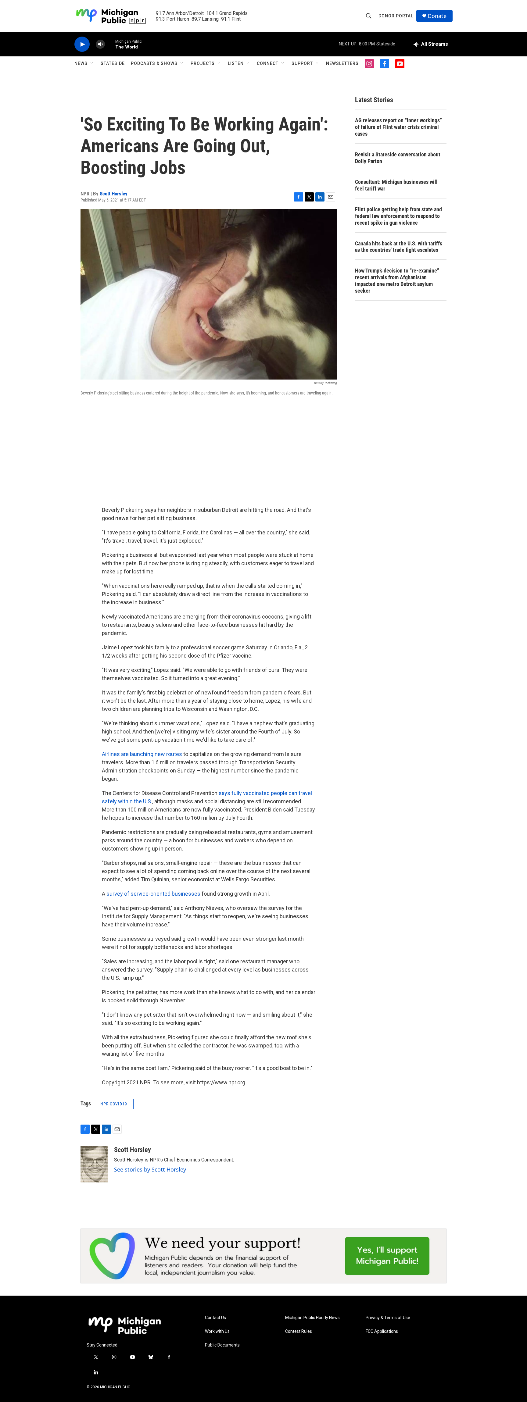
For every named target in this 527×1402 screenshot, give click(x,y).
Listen (236, 63)
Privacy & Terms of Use (388, 1317)
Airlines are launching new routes (142, 754)
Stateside (113, 63)
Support (302, 63)
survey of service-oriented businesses (153, 893)
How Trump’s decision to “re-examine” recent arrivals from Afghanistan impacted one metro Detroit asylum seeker (397, 280)
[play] (82, 44)
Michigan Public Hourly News (312, 1317)
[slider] (110, 44)
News (81, 63)
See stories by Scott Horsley (150, 1169)
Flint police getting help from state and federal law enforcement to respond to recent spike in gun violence (398, 216)
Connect (267, 63)
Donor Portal (395, 15)
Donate (437, 16)
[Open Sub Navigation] (92, 63)
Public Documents (222, 1345)
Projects (203, 63)
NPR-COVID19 (113, 1103)
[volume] (100, 44)
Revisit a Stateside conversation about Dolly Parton (397, 157)
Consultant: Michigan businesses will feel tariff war (396, 185)
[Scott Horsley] (94, 1164)
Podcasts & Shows (154, 63)
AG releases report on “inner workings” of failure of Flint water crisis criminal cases (398, 127)
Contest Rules (298, 1331)
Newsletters (342, 63)
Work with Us (217, 1331)
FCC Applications (382, 1331)
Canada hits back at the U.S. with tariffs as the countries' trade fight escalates (398, 246)
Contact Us (215, 1317)
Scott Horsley (113, 194)
